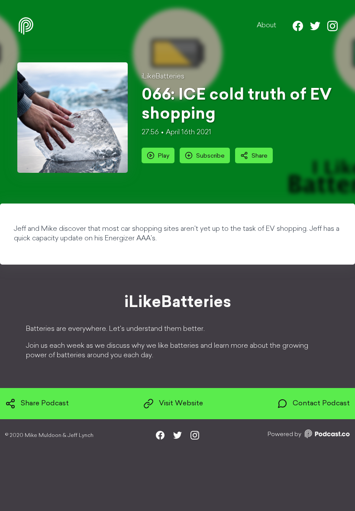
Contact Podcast (321, 403)
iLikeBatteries (163, 76)
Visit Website (181, 403)
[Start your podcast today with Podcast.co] (326, 435)
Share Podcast (45, 403)
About (266, 25)
